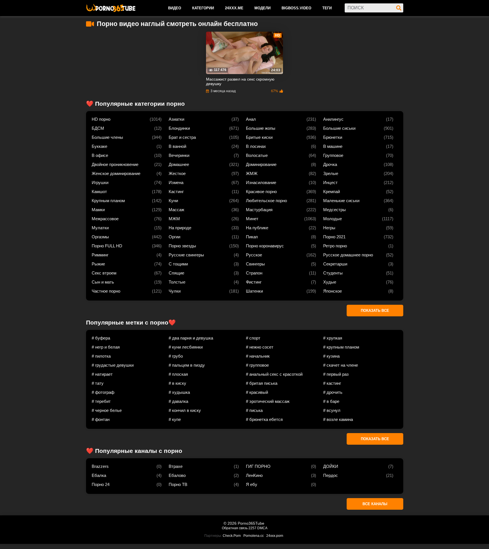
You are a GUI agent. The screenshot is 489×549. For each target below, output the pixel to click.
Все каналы (375, 504)
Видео (174, 8)
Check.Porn (232, 536)
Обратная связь (235, 528)
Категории (203, 8)
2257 (252, 528)
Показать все (375, 310)
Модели (262, 8)
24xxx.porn (274, 536)
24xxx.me (234, 8)
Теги (327, 8)
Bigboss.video (296, 8)
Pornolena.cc (253, 536)
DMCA (262, 528)
